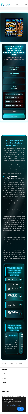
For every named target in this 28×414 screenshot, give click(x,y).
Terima (20, 408)
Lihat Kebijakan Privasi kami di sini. (13, 405)
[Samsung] (4, 4)
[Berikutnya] (26, 27)
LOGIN (14, 112)
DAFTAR (14, 116)
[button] (20, 4)
